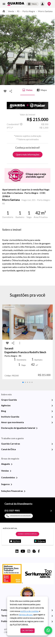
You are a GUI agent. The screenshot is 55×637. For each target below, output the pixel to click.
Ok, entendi (27, 630)
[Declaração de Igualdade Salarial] (36, 428)
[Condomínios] (16, 477)
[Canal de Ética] (52, 449)
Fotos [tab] (29, 90)
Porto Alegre (28, 11)
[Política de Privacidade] (52, 610)
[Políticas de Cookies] (52, 621)
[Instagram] (28, 551)
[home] (15, 4)
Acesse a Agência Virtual (27, 534)
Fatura (34, 4)
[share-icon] (11, 91)
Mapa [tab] (44, 90)
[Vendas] (10, 471)
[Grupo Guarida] (52, 400)
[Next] (51, 50)
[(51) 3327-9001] (51, 510)
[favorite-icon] (5, 91)
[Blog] (52, 411)
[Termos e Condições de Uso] (52, 616)
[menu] (4, 4)
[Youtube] (23, 551)
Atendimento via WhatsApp (20, 516)
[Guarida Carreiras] (52, 444)
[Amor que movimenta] (52, 422)
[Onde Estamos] (49, 4)
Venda (11, 11)
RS (18, 11)
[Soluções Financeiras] (24, 491)
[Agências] (52, 405)
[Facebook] (39, 551)
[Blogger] (34, 551)
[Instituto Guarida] (52, 417)
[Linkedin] (17, 551)
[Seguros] (11, 484)
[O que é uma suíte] (21, 124)
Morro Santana (45, 11)
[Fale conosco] (48, 630)
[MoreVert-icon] (20, 343)
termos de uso (25, 614)
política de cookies (29, 611)
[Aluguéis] (11, 464)
